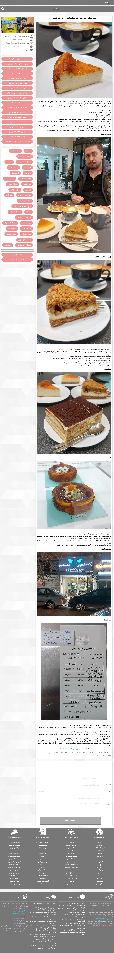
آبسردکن (43, 884)
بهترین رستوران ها (14, 837)
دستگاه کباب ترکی (10, 223)
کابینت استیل (9, 178)
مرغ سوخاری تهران (14, 867)
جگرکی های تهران (14, 850)
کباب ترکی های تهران (14, 861)
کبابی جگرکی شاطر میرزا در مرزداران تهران (45, 931)
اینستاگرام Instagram (18, 908)
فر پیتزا (9, 162)
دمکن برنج (100, 881)
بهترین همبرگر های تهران (17, 78)
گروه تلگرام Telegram (18, 913)
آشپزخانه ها (107, 2)
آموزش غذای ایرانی (17, 259)
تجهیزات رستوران (24, 156)
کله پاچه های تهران (14, 856)
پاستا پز (42, 867)
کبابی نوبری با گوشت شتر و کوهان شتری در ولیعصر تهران (71, 926)
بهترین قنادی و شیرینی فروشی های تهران (88, 752)
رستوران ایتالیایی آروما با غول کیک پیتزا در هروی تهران (43, 946)
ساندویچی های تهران (14, 870)
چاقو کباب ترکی (71, 859)
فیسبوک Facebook (19, 918)
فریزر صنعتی (71, 884)
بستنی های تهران (14, 875)
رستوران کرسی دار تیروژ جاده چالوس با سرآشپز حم (43, 926)
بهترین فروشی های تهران (17, 63)
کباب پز (28, 151)
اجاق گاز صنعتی (25, 178)
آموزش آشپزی (17, 254)
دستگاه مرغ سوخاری (71, 867)
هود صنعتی (99, 859)
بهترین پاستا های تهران (17, 112)
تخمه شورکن (43, 850)
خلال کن (99, 867)
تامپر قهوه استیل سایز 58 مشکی (74, 930)
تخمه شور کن (26, 234)
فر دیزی (28, 189)
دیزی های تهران (14, 859)
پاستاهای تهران (14, 853)
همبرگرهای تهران (14, 842)
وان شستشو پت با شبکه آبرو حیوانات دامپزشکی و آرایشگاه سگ (73, 915)
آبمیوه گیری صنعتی (43, 881)
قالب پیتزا (27, 167)
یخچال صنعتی (100, 884)
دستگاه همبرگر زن (71, 875)
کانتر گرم (9, 195)
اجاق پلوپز (7, 245)
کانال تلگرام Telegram (18, 911)
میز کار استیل (42, 743)
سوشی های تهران (14, 873)
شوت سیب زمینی (71, 878)
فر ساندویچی (26, 223)
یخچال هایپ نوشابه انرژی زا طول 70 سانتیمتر (43, 913)
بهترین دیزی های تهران (17, 102)
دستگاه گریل (26, 228)
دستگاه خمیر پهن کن (24, 217)
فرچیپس (71, 881)
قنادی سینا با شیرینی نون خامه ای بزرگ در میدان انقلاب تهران (43, 935)
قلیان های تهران (14, 881)
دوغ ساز (99, 864)
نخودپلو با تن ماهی (79, 910)
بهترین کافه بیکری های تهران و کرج (61, 752)
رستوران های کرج (14, 884)
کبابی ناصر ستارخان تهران (44, 939)
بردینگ (71, 870)
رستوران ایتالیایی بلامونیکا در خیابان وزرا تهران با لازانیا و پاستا (44, 909)
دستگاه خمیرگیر (15, 212)
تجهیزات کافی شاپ (42, 837)
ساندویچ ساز (12, 228)
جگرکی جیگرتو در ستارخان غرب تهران (43, 942)
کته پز (100, 875)
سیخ (99, 873)
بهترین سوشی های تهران (17, 122)
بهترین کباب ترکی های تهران (17, 107)
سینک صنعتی (71, 743)
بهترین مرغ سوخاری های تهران (17, 83)
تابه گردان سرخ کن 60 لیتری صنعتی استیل (71, 908)
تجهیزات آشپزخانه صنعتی (77, 903)
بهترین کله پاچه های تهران (17, 97)
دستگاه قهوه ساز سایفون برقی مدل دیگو (72, 905)
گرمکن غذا (52, 743)
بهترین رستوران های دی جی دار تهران (17, 141)
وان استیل (61, 743)
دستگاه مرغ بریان (25, 200)
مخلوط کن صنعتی (43, 875)
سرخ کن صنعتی (71, 845)
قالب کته (28, 173)
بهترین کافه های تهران (17, 127)
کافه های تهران (14, 878)
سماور (43, 856)
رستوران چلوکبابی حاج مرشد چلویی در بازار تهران (43, 917)
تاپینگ (28, 212)
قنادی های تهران (14, 864)
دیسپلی (42, 859)
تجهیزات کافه (13, 167)
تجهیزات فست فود (24, 162)
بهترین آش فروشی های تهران (17, 93)
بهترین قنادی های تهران (88, 741)
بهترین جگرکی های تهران (17, 88)
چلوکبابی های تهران (14, 845)
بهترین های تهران (17, 59)
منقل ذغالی (99, 853)
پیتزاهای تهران (14, 848)
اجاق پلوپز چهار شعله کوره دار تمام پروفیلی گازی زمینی (71, 920)
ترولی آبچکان (15, 189)
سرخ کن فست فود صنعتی (22, 206)
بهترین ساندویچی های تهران (17, 117)
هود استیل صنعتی (24, 195)
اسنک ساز (43, 878)
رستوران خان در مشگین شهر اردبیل (44, 904)
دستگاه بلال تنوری (24, 239)
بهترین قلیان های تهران (17, 136)
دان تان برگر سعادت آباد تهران (75, 923)
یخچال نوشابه (11, 234)
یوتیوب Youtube (20, 916)
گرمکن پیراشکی (43, 861)
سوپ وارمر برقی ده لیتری (77, 912)
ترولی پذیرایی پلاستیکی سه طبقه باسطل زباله (72, 933)
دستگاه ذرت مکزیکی (24, 245)
